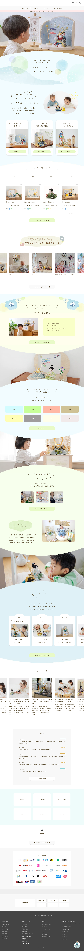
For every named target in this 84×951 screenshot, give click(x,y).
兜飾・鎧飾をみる (42, 151)
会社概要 (63, 927)
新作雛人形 (4, 926)
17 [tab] (55, 284)
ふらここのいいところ (42, 655)
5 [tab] (31, 284)
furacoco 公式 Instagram (42, 842)
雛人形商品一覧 (5, 923)
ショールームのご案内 (61, 799)
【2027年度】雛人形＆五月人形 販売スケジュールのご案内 (42, 11)
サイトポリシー (64, 936)
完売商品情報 (4, 938)
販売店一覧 (22, 814)
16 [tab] (53, 284)
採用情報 (63, 938)
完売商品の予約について (46, 936)
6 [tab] (33, 284)
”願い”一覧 (45, 8)
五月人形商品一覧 (25, 923)
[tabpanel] (42, 264)
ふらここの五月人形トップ (27, 921)
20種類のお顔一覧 (5, 924)
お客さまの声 (24, 941)
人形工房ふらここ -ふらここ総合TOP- (69, 921)
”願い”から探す (42, 428)
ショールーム (64, 900)
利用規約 (63, 934)
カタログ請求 (25, 903)
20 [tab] (61, 284)
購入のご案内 (52, 900)
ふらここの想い (22, 799)
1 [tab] (23, 284)
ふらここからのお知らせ (66, 926)
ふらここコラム (45, 926)
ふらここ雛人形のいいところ (7, 934)
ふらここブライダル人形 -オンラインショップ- (71, 923)
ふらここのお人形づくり (46, 924)
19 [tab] (59, 284)
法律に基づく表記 (65, 931)
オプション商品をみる (66, 151)
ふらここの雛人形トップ (6, 921)
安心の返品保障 (42, 814)
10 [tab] (41, 284)
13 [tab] (47, 284)
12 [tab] (45, 284)
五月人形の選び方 (58, 8)
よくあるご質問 (64, 905)
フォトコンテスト (25, 943)
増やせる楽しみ (5, 936)
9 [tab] (39, 284)
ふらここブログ (45, 928)
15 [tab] (51, 284)
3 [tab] (27, 284)
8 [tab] (37, 284)
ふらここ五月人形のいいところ (27, 933)
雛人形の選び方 (5, 933)
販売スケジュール (41, 900)
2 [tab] (25, 284)
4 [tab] (29, 284)
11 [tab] (43, 284)
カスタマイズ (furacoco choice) (7, 929)
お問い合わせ (52, 905)
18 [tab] (57, 284)
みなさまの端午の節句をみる (42, 509)
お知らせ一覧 (42, 778)
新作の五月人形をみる (42, 342)
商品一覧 (36, 8)
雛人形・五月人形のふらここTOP (14, 891)
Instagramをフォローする (42, 287)
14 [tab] (49, 284)
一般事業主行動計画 (65, 929)
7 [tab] (35, 284)
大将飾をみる (17, 151)
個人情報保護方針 (65, 932)
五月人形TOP (25, 8)
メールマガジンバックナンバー (47, 929)
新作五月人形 (24, 926)
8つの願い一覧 (24, 924)
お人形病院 (62, 814)
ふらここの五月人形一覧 (42, 220)
